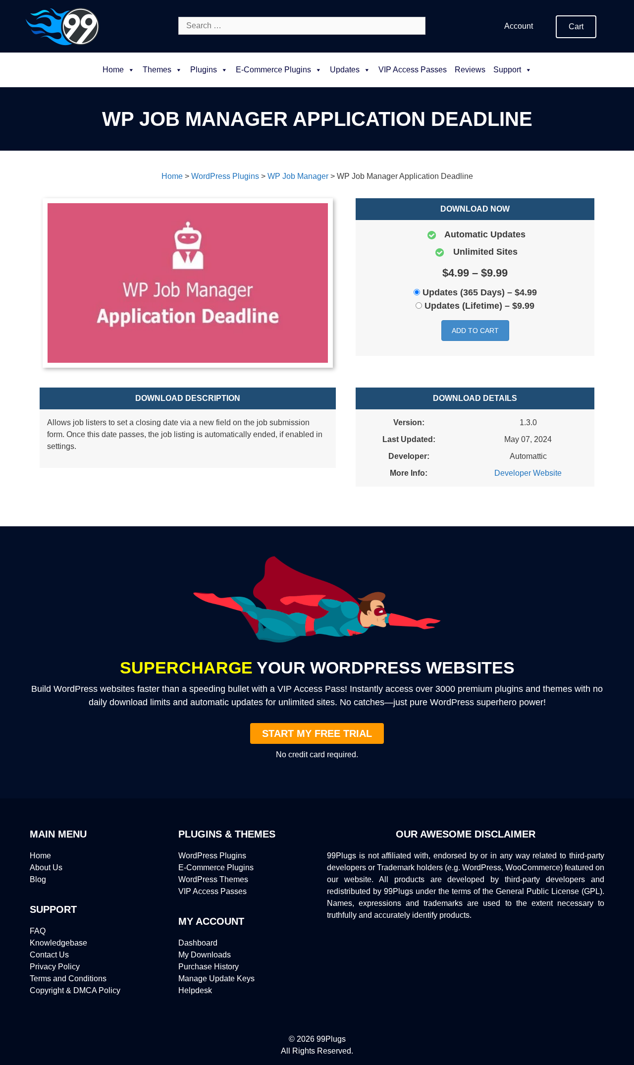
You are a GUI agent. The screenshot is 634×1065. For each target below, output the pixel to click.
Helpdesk (195, 990)
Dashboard (197, 943)
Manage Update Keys (216, 978)
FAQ (38, 931)
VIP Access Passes (412, 69)
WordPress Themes (213, 879)
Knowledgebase (58, 943)
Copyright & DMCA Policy (75, 990)
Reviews (470, 69)
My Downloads (204, 955)
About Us (46, 867)
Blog (38, 879)
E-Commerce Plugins (216, 867)
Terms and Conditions (68, 978)
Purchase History (208, 966)
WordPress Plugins (212, 855)
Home (113, 69)
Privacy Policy (55, 966)
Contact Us (49, 955)
